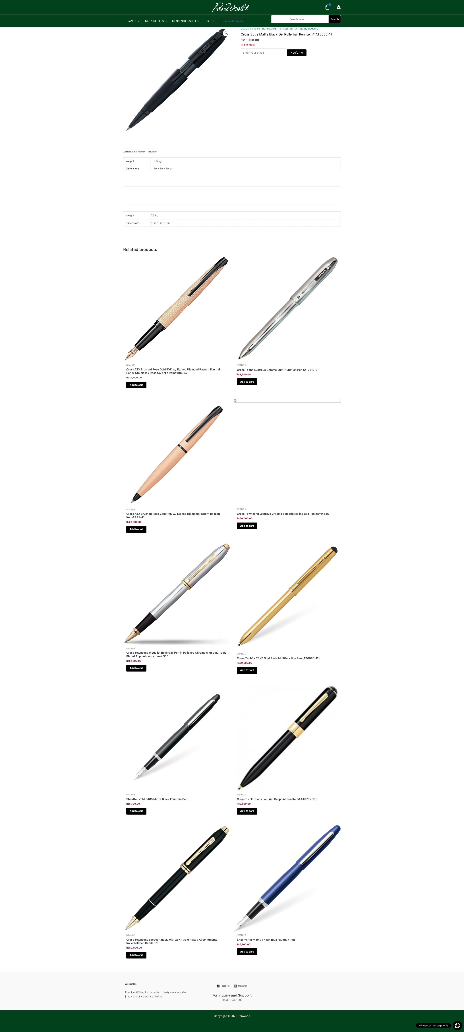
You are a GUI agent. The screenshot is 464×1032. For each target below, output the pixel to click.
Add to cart (136, 384)
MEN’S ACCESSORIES (185, 21)
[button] (306, 25)
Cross (253, 29)
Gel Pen (260, 29)
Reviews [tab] (152, 151)
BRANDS (131, 21)
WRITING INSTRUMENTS (306, 29)
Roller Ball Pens (286, 29)
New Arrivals (271, 29)
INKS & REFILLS (154, 21)
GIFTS (210, 21)
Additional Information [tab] (134, 151)
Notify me (297, 52)
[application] (137, 21)
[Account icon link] (338, 7)
